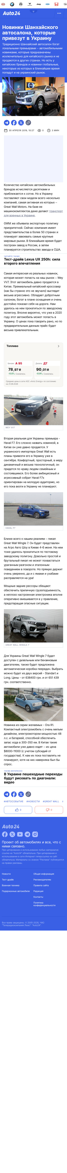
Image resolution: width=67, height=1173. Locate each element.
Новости (6, 874)
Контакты (38, 897)
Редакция (38, 891)
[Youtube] (20, 834)
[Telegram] (27, 834)
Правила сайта (41, 885)
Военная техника (10, 885)
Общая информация (44, 874)
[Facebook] (5, 834)
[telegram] (7, 123)
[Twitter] (12, 834)
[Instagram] (35, 834)
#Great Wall (51, 801)
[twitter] (21, 123)
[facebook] (14, 123)
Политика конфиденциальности (44, 904)
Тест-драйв (8, 879)
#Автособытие (13, 801)
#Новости (33, 801)
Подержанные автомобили (16, 891)
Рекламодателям (42, 879)
